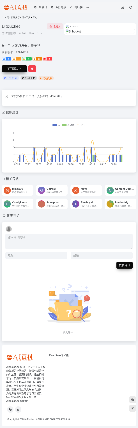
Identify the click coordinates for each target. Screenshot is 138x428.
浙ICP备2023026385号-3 (57, 418)
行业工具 (26, 17)
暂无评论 (13, 215)
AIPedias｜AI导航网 (35, 418)
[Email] (18, 409)
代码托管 (15, 17)
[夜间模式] (132, 408)
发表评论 (124, 265)
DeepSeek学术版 (59, 355)
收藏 (57, 26)
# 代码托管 (46, 78)
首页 (6, 17)
